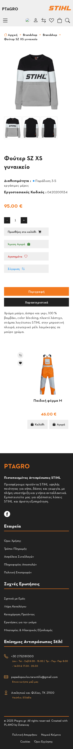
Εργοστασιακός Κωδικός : (25, 191)
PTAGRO (10, 9)
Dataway (23, 725)
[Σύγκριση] (9, 355)
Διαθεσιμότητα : (18, 180)
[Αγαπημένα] (9, 363)
